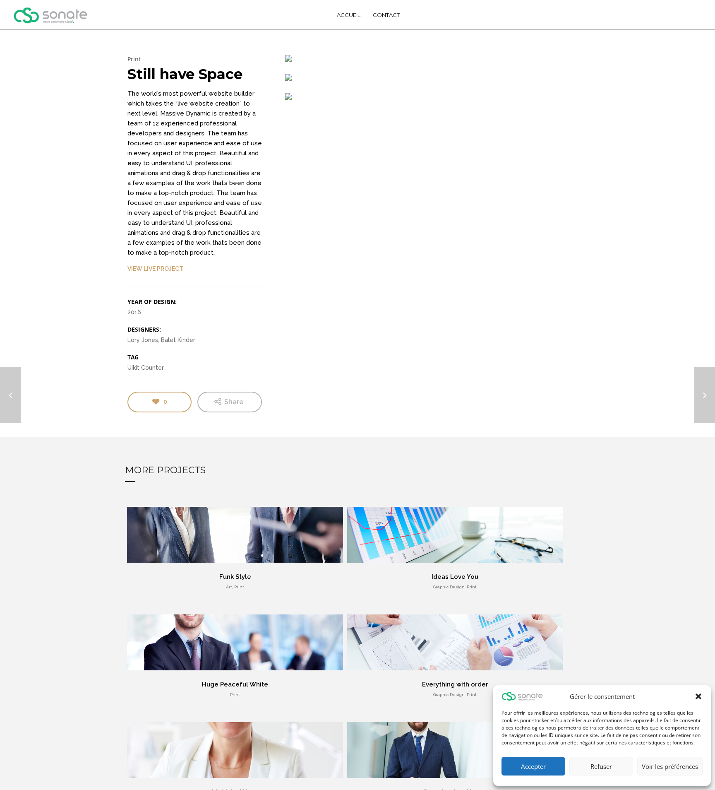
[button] (698, 696)
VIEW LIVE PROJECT (155, 268)
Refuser (601, 766)
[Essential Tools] (704, 395)
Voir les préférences (670, 766)
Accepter (533, 766)
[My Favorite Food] (10, 395)
